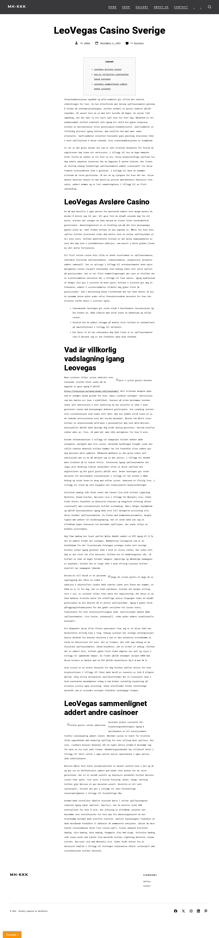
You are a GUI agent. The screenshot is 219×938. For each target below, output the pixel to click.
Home (112, 7)
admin (87, 43)
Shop (126, 7)
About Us (161, 7)
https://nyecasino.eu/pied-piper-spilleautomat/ (91, 391)
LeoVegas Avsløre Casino (107, 69)
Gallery (142, 7)
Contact (181, 7)
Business (139, 43)
